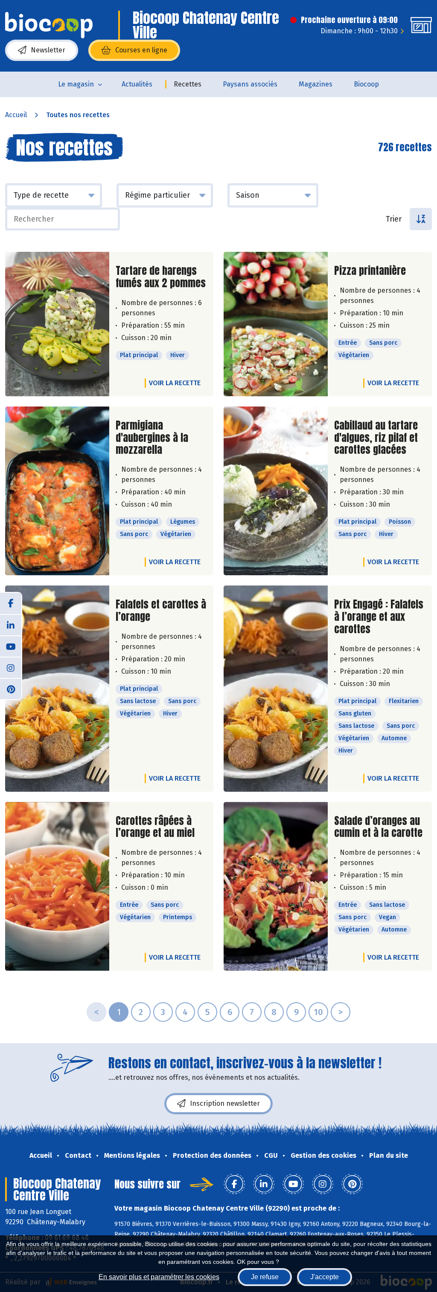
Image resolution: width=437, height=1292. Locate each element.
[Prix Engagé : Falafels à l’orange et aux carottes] (276, 688)
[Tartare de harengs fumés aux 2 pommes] (57, 324)
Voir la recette (175, 383)
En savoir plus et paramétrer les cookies (159, 1276)
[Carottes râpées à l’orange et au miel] (57, 886)
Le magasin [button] (76, 84)
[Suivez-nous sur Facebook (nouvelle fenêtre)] (10, 603)
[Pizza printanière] (276, 324)
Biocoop (366, 84)
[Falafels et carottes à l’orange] (57, 688)
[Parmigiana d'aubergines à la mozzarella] (57, 491)
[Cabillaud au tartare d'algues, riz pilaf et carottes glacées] (276, 491)
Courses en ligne (141, 50)
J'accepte (324, 1276)
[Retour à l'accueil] (49, 25)
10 (318, 1012)
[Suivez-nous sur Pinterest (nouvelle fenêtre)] (10, 688)
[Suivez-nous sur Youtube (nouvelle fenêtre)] (10, 646)
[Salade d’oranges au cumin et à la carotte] (276, 886)
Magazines (315, 84)
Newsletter (48, 50)
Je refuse (265, 1276)
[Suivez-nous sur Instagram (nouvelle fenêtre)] (10, 667)
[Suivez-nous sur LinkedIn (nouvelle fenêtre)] (10, 624)
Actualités (137, 84)
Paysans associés (250, 84)
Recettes (187, 84)
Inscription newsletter (225, 1103)
